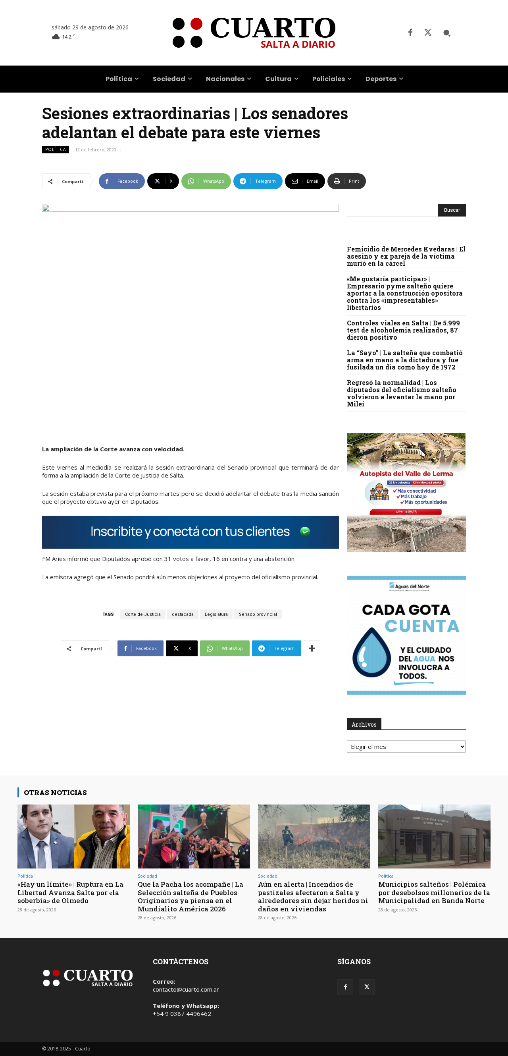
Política (55, 149)
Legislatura (216, 614)
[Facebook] (410, 33)
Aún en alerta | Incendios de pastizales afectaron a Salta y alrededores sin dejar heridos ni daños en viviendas (313, 896)
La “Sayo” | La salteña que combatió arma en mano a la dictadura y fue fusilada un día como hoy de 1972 (405, 359)
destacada (183, 614)
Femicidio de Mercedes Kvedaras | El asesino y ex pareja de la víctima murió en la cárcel (406, 256)
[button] (446, 33)
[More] (312, 648)
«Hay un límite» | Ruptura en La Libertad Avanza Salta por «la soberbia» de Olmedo (70, 892)
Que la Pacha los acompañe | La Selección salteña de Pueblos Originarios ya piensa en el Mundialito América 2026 (190, 896)
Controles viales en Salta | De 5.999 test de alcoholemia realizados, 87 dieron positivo (403, 330)
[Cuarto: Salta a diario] (254, 33)
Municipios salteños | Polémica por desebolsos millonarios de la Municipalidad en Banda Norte (434, 892)
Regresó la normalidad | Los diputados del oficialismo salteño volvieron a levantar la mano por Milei (401, 393)
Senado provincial (258, 614)
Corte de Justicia (143, 614)
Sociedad (147, 876)
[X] (428, 33)
